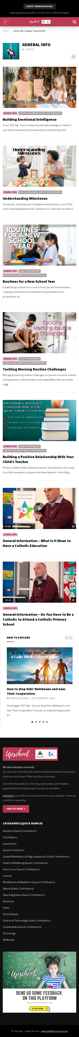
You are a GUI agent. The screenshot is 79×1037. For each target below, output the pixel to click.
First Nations (10, 837)
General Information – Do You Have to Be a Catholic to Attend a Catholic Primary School (38, 619)
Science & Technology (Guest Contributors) (27, 920)
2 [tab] (36, 722)
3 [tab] (40, 722)
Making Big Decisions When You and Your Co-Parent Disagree (39, 12)
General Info (10, 113)
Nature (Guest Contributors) (18, 888)
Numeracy (8, 901)
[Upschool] (39, 22)
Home (5, 30)
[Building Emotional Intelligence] (39, 87)
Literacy (7, 876)
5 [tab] (47, 722)
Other (6, 908)
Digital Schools (19, 698)
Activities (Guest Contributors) (19, 831)
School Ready (10, 914)
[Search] (74, 21)
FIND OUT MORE (15, 808)
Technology (9, 933)
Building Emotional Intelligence (30, 119)
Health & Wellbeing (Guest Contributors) (40, 113)
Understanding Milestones (25, 198)
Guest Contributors (29, 271)
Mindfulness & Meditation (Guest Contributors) (29, 882)
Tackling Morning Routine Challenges (34, 369)
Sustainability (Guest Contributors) (22, 927)
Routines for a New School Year (29, 281)
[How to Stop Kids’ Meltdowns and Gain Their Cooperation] (40, 665)
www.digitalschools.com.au (54, 1031)
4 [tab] (43, 722)
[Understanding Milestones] (39, 166)
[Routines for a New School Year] (39, 245)
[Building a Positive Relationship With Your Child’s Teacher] (39, 420)
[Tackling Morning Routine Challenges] (39, 332)
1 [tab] (32, 722)
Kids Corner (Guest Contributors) (21, 869)
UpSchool (8, 795)
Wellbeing (8, 940)
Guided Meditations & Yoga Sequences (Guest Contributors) (36, 856)
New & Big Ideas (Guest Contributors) (23, 895)
